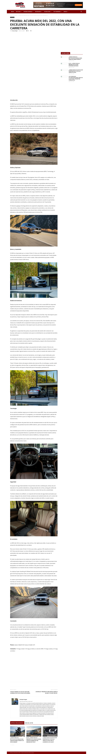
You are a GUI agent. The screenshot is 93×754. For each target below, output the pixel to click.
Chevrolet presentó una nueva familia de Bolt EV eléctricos (47, 692)
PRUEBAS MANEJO (28, 11)
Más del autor (29, 723)
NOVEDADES (38, 11)
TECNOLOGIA (47, 11)
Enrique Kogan (15, 30)
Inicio (11, 15)
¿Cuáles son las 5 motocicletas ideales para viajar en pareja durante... (75, 58)
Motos (12, 735)
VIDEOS (65, 11)
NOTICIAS (18, 11)
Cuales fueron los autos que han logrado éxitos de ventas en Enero (20, 692)
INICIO (12, 11)
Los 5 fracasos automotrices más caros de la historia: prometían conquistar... (76, 78)
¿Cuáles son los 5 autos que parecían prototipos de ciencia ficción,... (76, 71)
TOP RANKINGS (57, 11)
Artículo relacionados (17, 723)
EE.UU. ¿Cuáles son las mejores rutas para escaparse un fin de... (74, 64)
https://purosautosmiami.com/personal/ (26, 701)
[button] (81, 11)
